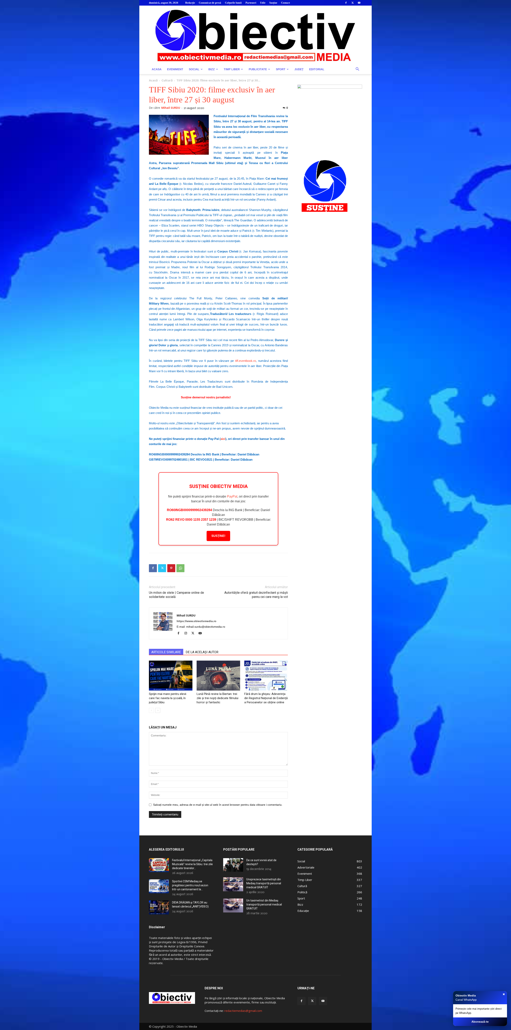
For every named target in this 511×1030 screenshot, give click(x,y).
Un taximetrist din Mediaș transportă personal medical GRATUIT (264, 904)
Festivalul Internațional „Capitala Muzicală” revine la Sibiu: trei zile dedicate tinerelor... (192, 864)
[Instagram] (187, 633)
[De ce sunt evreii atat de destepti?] (233, 865)
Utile (262, 2)
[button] (357, 69)
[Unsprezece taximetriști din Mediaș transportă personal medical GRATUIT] (233, 884)
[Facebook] (346, 3)
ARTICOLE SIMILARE (166, 652)
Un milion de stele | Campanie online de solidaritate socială (176, 595)
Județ (299, 69)
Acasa (156, 69)
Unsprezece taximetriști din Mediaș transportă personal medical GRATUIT (263, 883)
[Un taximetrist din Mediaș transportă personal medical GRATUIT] (233, 905)
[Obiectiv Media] (255, 35)
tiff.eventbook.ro (245, 360)
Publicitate (258, 69)
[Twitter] (353, 3)
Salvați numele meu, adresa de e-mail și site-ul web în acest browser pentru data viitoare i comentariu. (217, 804)
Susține (273, 2)
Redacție (190, 2)
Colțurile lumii (233, 2)
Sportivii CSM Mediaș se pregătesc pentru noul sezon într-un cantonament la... (190, 885)
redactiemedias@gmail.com (243, 1011)
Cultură (167, 80)
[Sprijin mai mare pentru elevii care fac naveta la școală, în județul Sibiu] (170, 676)
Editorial (316, 69)
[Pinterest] (171, 568)
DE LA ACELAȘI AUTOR (202, 652)
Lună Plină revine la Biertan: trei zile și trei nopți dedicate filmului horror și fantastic (217, 698)
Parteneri (251, 2)
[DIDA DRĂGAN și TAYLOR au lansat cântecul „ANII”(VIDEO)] (159, 907)
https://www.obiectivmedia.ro (196, 621)
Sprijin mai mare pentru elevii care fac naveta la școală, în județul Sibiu (167, 698)
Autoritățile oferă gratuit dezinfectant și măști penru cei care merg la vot (256, 595)
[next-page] (157, 710)
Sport (280, 69)
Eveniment (175, 69)
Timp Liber (232, 69)
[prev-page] (151, 710)
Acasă (153, 80)
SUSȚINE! (218, 535)
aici (223, 438)
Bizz (211, 69)
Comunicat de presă (210, 2)
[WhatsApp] (180, 568)
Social (194, 69)
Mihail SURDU (170, 108)
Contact (285, 2)
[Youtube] (359, 3)
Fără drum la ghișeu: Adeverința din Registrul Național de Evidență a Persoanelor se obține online (266, 698)
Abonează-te (480, 1021)
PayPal (232, 496)
